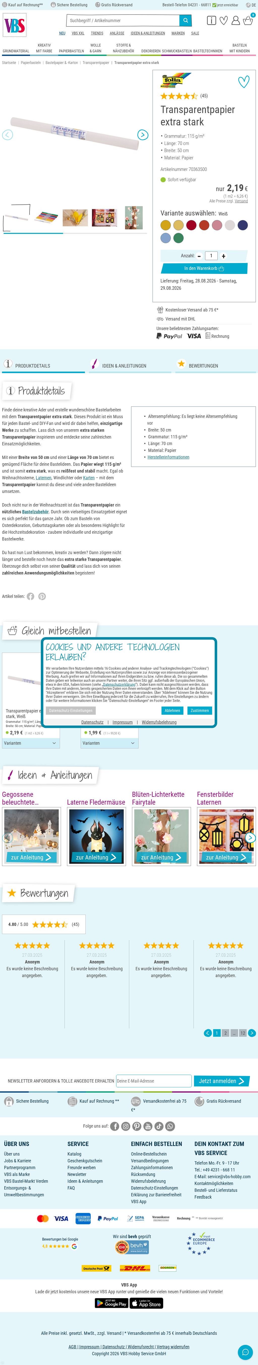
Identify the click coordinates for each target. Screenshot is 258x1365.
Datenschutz (92, 722)
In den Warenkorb (200, 268)
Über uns (12, 1154)
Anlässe (117, 33)
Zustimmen (200, 710)
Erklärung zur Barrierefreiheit (156, 1194)
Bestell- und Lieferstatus (216, 1190)
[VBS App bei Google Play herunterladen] (112, 1303)
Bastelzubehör (35, 511)
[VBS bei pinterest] (137, 1126)
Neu (62, 33)
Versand (241, 201)
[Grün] (178, 238)
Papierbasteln (31, 62)
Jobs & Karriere (17, 1160)
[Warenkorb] (248, 20)
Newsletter (77, 1174)
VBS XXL (78, 33)
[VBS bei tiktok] (159, 1126)
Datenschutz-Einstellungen (154, 1188)
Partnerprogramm (20, 1167)
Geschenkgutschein (85, 1160)
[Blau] (243, 225)
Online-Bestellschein (149, 1154)
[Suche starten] (185, 20)
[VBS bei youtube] (148, 1126)
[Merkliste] (224, 20)
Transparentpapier (96, 62)
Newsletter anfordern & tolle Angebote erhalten (61, 1081)
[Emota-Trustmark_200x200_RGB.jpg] (200, 1243)
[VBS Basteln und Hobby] (14, 25)
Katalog (74, 1154)
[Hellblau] (165, 238)
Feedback (203, 1197)
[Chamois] (178, 225)
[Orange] (204, 225)
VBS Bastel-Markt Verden (26, 1181)
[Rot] (191, 225)
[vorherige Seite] (208, 1033)
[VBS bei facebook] (115, 1126)
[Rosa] (217, 225)
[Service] (212, 20)
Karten (89, 477)
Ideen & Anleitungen (148, 33)
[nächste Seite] (252, 1033)
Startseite (9, 62)
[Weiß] (230, 225)
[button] (7, 134)
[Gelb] (165, 225)
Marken (178, 33)
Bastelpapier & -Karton (62, 62)
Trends (97, 33)
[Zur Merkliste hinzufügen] (244, 82)
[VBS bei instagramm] (126, 1126)
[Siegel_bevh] (132, 1246)
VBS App (138, 1201)
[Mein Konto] (236, 20)
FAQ (71, 1188)
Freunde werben (82, 1167)
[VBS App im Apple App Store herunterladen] (146, 1303)
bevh (132, 1236)
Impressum (123, 722)
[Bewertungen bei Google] (60, 1243)
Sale (195, 33)
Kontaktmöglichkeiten (214, 1183)
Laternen (43, 477)
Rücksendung (143, 1174)
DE (254, 5)
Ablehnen (172, 710)
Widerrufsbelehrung (148, 1181)
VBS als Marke (17, 1174)
